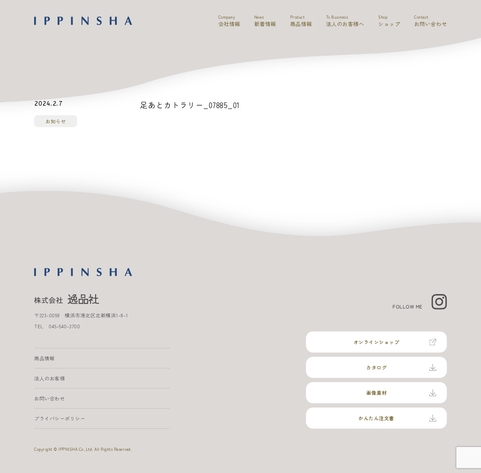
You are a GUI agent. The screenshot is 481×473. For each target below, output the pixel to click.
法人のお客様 (49, 378)
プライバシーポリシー (59, 418)
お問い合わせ (49, 398)
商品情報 (44, 358)
